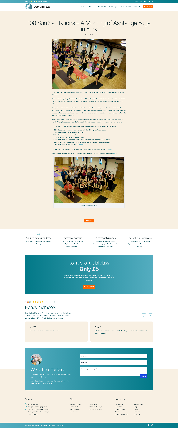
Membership (119, 404)
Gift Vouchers (120, 409)
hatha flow (93, 404)
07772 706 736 (33, 404)
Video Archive (138, 404)
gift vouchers (126, 7)
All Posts (89, 220)
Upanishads (72, 130)
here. (115, 153)
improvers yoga (75, 409)
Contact (137, 412)
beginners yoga (75, 407)
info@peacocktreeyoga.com (37, 407)
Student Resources (121, 414)
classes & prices (87, 7)
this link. (109, 149)
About (136, 1)
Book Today (89, 287)
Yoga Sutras (80, 144)
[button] (143, 316)
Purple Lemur (59, 425)
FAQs (145, 1)
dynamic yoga (74, 412)
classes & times (75, 404)
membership (102, 7)
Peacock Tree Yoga (40, 425)
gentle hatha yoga (95, 409)
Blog (141, 1)
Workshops (118, 407)
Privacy (48, 425)
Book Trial (148, 7)
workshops (113, 7)
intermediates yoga (95, 407)
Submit (144, 376)
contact (137, 7)
